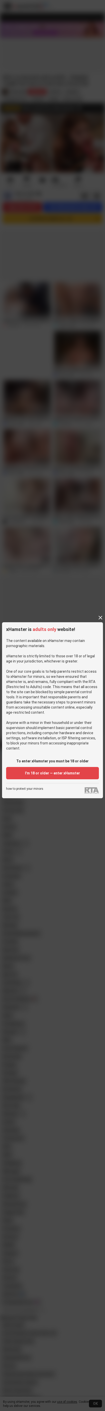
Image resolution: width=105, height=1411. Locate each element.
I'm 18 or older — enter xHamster (52, 773)
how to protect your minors (24, 789)
